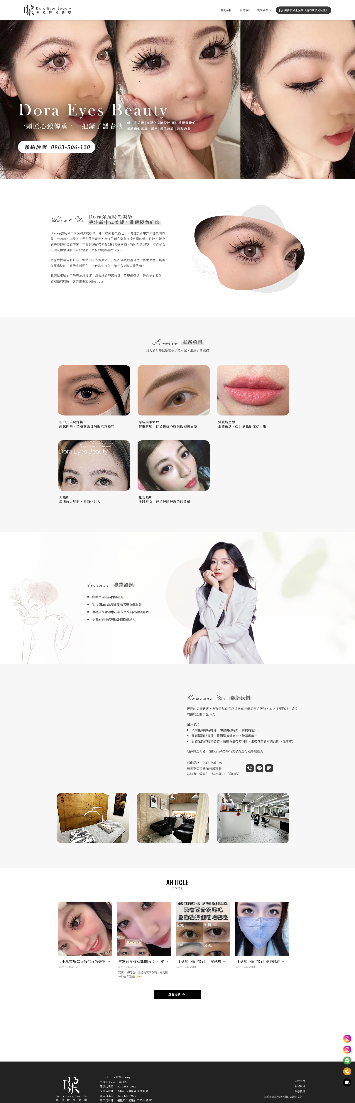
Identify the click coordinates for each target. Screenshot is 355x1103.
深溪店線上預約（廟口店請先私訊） (306, 10)
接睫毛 (51, 1070)
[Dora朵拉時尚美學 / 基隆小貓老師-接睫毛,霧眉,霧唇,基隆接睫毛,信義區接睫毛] (47, 11)
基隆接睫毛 (62, 1070)
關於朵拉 (226, 10)
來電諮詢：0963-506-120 (204, 762)
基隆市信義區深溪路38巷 (204, 768)
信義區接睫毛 (76, 1070)
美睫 (87, 1070)
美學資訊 (262, 10)
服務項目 (245, 10)
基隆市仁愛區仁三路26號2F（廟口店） (214, 773)
